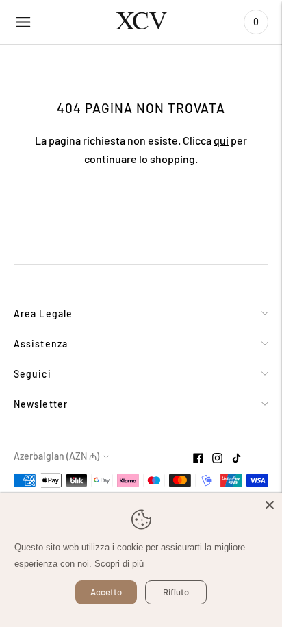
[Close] (270, 505)
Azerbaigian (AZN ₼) (56, 456)
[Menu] (23, 22)
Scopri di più (119, 563)
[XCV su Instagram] (217, 459)
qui (221, 140)
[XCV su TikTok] (236, 459)
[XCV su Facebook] (198, 459)
